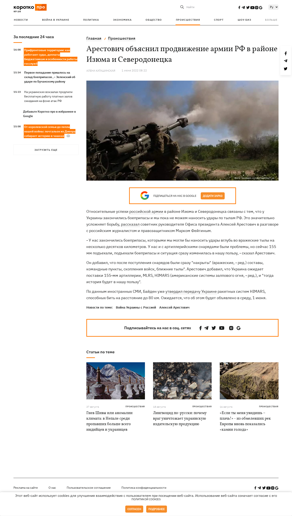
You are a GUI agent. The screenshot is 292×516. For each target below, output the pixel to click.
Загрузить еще (46, 149)
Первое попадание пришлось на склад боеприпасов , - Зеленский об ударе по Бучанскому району (49, 77)
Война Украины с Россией (136, 307)
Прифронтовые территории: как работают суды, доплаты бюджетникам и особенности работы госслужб (50, 56)
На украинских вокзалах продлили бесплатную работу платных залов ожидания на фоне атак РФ (48, 96)
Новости (21, 19)
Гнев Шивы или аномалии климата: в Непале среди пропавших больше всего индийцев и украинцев (109, 421)
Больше (271, 19)
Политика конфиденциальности (143, 488)
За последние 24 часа (33, 36)
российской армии (146, 211)
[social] (239, 7)
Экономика (122, 19)
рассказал (130, 224)
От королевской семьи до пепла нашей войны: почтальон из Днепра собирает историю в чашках (49, 131)
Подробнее (156, 509)
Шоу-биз (244, 19)
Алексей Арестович (174, 307)
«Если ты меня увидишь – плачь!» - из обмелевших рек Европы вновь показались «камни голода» (245, 421)
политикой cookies (146, 499)
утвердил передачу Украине (191, 291)
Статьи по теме (100, 351)
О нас (52, 488)
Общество (154, 19)
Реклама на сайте (25, 488)
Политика (91, 19)
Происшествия (188, 19)
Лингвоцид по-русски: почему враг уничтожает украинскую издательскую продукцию (179, 418)
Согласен (134, 509)
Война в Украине (55, 19)
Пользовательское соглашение (89, 488)
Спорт (219, 19)
